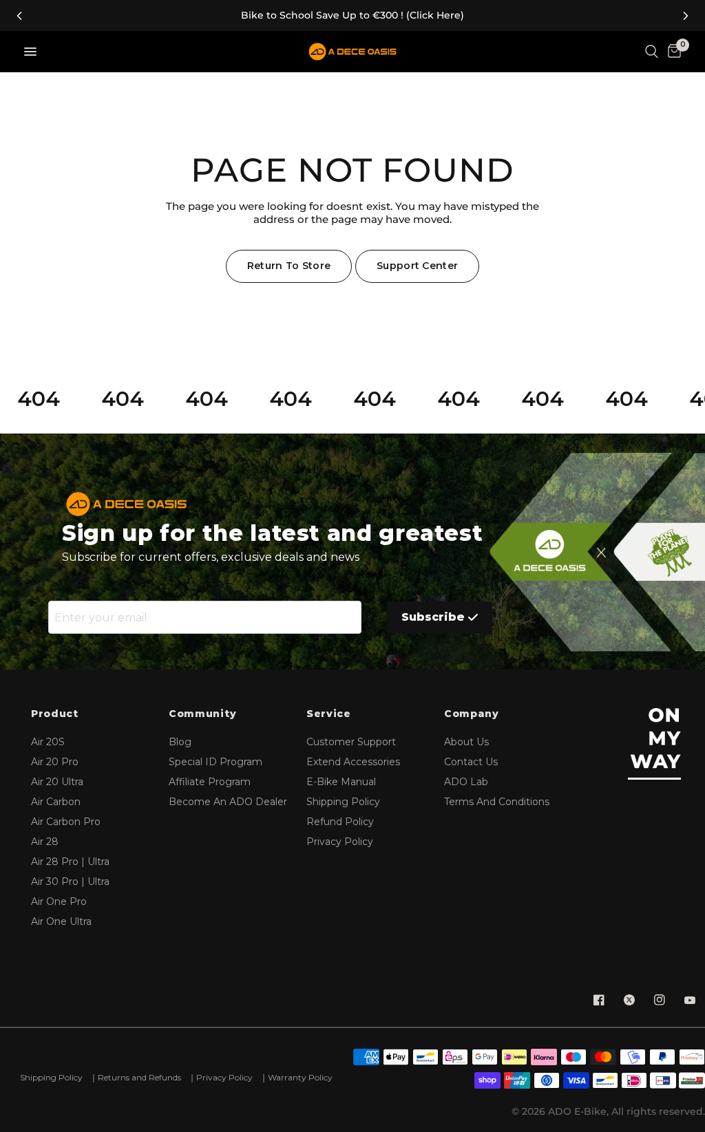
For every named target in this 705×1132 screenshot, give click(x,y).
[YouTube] (690, 1000)
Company (471, 714)
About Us (466, 742)
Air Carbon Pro (66, 821)
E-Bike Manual (341, 782)
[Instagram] (659, 1000)
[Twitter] (629, 1000)
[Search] (651, 51)
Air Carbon (56, 801)
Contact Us (471, 762)
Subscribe (433, 616)
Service (328, 714)
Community (202, 714)
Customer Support (351, 742)
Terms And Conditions (496, 801)
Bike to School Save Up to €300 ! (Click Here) (352, 15)
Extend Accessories (353, 762)
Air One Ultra (61, 921)
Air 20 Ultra (57, 782)
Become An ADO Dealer (228, 801)
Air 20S (48, 742)
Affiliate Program (210, 782)
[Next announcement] (685, 15)
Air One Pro (59, 901)
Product (54, 714)
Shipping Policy (343, 801)
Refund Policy (340, 821)
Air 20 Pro (54, 762)
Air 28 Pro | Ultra (70, 861)
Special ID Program (215, 762)
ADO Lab (466, 782)
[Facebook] (599, 1000)
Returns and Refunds (139, 1077)
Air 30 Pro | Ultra (70, 881)
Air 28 (45, 841)
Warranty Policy (300, 1077)
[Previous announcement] (19, 15)
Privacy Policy (339, 841)
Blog (180, 742)
